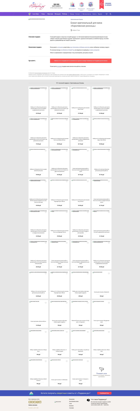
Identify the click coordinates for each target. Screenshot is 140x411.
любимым (81, 47)
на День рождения (94, 50)
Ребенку (64, 14)
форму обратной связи (74, 74)
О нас (70, 403)
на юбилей (64, 50)
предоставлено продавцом (41, 73)
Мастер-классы (87, 14)
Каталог (77, 14)
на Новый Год (70, 50)
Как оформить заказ (74, 401)
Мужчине (50, 14)
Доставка (71, 407)
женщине (60, 47)
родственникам (74, 47)
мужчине (87, 47)
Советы (94, 14)
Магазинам (71, 399)
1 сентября (35, 14)
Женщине (58, 14)
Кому (43, 14)
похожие (59, 66)
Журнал (100, 14)
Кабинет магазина (33, 405)
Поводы (72, 14)
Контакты (71, 405)
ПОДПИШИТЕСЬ (104, 393)
